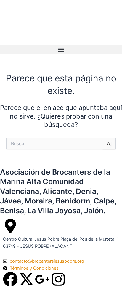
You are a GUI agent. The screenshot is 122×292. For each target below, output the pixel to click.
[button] (61, 49)
